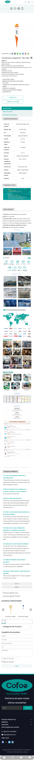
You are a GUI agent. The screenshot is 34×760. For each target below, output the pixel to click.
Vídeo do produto (8, 111)
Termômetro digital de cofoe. (10, 593)
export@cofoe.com (9, 734)
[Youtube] (22, 8)
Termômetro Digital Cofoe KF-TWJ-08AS (10, 616)
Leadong (25, 752)
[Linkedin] (15, 8)
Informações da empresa (10, 115)
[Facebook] (11, 8)
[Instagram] (12, 742)
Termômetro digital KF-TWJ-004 (11, 596)
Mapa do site (12, 752)
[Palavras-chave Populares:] (4, 621)
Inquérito (11, 97)
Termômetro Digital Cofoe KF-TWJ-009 (23, 616)
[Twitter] (18, 8)
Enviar (17, 666)
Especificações (7, 108)
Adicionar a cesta (12, 101)
